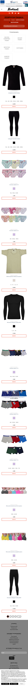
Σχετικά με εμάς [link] (14, 626)
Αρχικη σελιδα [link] (7, 19)
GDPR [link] (14, 644)
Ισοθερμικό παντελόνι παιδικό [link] (14, 138)
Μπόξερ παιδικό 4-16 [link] (14, 414)
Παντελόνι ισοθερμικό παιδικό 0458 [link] (14, 597)
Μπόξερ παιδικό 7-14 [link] (14, 460)
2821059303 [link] (19, 6)
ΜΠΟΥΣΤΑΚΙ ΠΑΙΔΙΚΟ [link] (7, 48)
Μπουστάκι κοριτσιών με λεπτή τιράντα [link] (14, 505)
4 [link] (15, 616)
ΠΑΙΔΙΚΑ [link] (13, 19)
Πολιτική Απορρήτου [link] (14, 642)
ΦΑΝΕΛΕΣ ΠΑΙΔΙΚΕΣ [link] (6, 57)
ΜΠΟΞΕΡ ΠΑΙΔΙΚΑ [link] (20, 38)
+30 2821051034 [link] (15, 668)
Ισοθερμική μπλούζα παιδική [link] (14, 92)
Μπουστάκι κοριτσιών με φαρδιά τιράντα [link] (14, 551)
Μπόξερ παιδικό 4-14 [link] (14, 368)
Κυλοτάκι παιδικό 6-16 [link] (14, 230)
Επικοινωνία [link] (14, 627)
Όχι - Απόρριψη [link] (14, 683)
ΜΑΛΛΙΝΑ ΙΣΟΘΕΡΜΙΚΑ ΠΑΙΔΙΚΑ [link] (7, 39)
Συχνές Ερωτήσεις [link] (14, 629)
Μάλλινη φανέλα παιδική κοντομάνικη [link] (14, 276)
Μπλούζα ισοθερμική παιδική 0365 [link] (14, 322)
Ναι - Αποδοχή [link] (5, 683)
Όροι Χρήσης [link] (14, 636)
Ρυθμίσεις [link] (22, 683)
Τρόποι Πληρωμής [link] (14, 637)
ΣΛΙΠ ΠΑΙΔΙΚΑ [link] (19, 48)
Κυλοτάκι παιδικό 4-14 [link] (14, 184)
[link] (26, 5)
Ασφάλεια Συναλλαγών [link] (14, 639)
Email (14, 655)
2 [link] (10, 616)
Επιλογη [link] (14, 106)
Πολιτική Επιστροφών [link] (14, 641)
